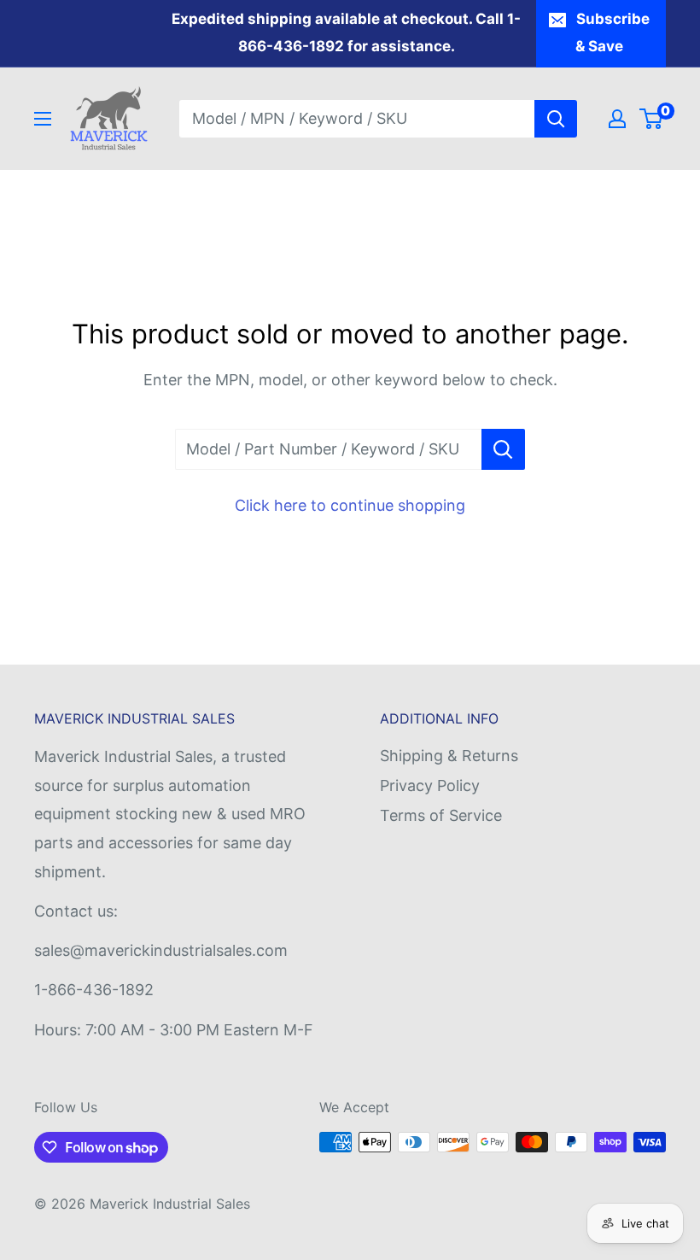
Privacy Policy (430, 785)
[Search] (555, 119)
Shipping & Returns (449, 756)
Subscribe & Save (612, 32)
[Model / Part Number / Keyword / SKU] (503, 449)
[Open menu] (42, 119)
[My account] (617, 118)
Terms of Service (441, 815)
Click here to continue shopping (350, 505)
